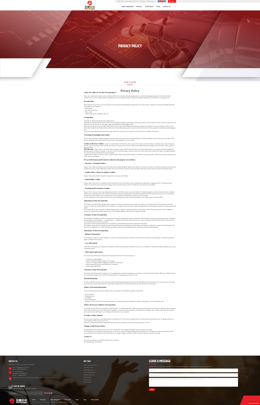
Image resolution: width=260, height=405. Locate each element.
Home (127, 82)
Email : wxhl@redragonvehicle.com (21, 367)
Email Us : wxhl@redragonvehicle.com (129, 1)
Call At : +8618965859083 (148, 1)
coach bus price (87, 377)
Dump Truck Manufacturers (90, 365)
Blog (85, 399)
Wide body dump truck (89, 375)
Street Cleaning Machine (89, 372)
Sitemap (53, 402)
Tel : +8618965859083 (18, 371)
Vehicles (139, 6)
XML (57, 402)
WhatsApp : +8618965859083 (20, 373)
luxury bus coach (88, 379)
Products (43, 399)
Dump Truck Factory (88, 367)
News (77, 399)
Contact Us (167, 6)
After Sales (149, 6)
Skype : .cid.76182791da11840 (19, 369)
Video (158, 6)
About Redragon (128, 6)
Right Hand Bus (87, 382)
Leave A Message (255, 403)
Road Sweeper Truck (89, 370)
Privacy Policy (95, 399)
